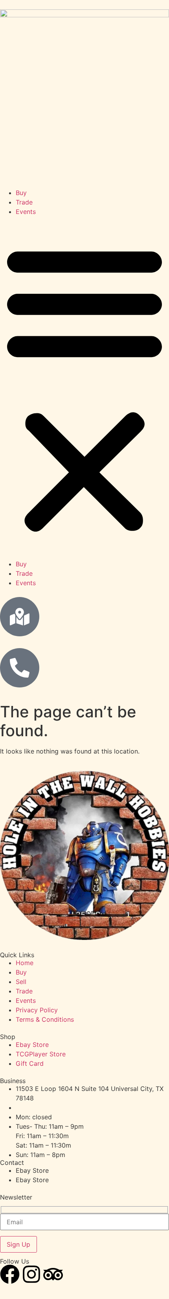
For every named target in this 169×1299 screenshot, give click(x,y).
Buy (21, 193)
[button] (84, 387)
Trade (24, 202)
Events (26, 212)
